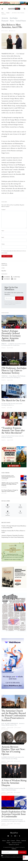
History (18, 743)
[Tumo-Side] (12, 552)
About (4, 840)
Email (2, 237)
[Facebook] (8, 836)
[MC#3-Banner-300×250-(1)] (14, 457)
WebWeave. (14, 848)
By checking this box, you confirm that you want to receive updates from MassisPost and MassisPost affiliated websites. (13, 303)
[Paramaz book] (14, 577)
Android (23, 840)
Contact (13, 840)
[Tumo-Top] (14, 3)
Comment (3, 209)
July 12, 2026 (3, 493)
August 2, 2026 (4, 480)
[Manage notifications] (24, 857)
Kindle (8, 842)
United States (21, 21)
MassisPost (3, 270)
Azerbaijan (14, 18)
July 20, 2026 (3, 487)
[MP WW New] (12, 663)
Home (2, 12)
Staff (8, 840)
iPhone (18, 840)
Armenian (4, 707)
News (12, 21)
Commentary (9, 707)
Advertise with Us (16, 842)
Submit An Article (14, 844)
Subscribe (19, 298)
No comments (5, 30)
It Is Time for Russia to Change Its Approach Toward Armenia (9, 490)
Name (2, 230)
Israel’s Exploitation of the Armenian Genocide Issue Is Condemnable (8, 477)
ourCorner (18, 808)
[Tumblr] (19, 836)
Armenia (7, 12)
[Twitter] (11, 836)
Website (3, 244)
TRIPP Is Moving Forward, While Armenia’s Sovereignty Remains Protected (9, 484)
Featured (4, 21)
